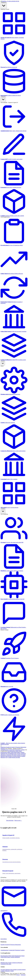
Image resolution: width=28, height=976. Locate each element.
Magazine (3, 757)
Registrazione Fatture (5, 752)
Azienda (3, 508)
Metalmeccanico (13, 753)
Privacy (18, 974)
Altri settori (14, 754)
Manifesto (3, 756)
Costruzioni (8, 754)
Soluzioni (3, 96)
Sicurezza (18, 747)
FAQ (6, 757)
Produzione (17, 749)
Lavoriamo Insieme (16, 756)
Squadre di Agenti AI (11, 747)
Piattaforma (3, 2)
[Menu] (1, 746)
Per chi (2, 361)
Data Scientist (8, 756)
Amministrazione (4, 749)
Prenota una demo (5, 744)
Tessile (18, 753)
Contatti (9, 757)
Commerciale (12, 749)
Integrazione (23, 747)
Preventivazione (11, 751)
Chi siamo (23, 754)
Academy (23, 756)
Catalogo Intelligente (15, 957)
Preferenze (23, 974)
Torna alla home (9, 820)
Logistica (22, 749)
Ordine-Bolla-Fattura (15, 752)
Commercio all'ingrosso (17, 962)
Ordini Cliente (18, 751)
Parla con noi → (18, 820)
